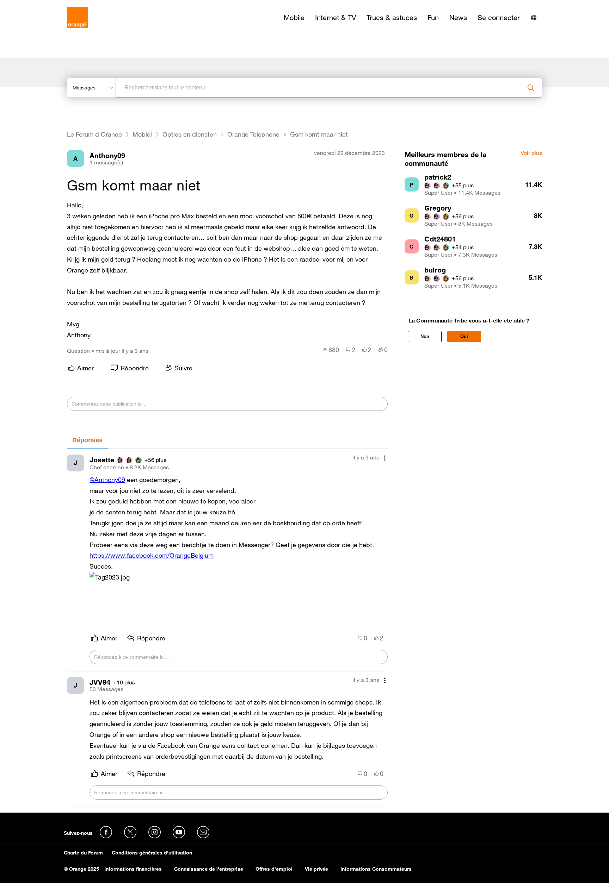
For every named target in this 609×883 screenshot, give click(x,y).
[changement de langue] (533, 17)
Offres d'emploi (274, 869)
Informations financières (133, 869)
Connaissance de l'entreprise (208, 869)
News (458, 17)
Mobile (294, 17)
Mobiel (142, 134)
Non (424, 336)
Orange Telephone (253, 134)
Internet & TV (335, 17)
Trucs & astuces (392, 17)
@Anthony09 (107, 479)
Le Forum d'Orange (94, 134)
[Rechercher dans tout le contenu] (530, 87)
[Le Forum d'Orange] (77, 17)
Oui (464, 336)
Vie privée (316, 869)
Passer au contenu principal (37, 5)
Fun (433, 17)
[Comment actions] (385, 458)
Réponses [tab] (87, 440)
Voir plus (531, 153)
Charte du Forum (83, 853)
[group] (331, 349)
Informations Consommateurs (376, 869)
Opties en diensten (189, 134)
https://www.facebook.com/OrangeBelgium (152, 555)
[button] (110, 577)
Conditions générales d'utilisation (152, 853)
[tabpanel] (227, 628)
